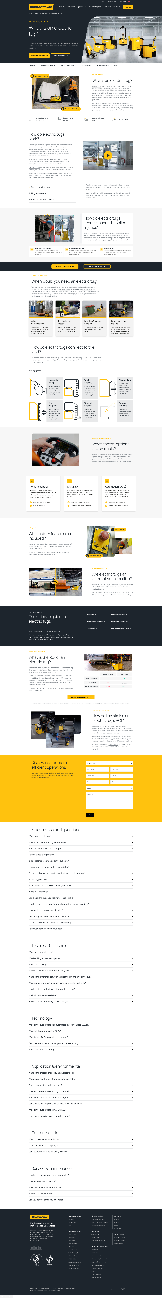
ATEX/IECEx (72, 1259)
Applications (81, 7)
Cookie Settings (6, 1296)
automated (124, 731)
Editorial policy (128, 1289)
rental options (113, 744)
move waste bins (91, 327)
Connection (32, 173)
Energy (93, 1271)
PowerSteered (73, 1250)
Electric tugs (96, 86)
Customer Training (119, 1240)
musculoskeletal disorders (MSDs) (109, 108)
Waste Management (97, 1268)
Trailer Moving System (75, 1253)
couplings (79, 358)
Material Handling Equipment (100, 1222)
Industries (71, 7)
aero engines (122, 329)
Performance (72, 1222)
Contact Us (117, 1228)
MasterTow (72, 1240)
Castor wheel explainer (118, 621)
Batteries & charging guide (95, 621)
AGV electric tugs (34, 167)
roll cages (60, 329)
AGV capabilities (87, 289)
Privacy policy (119, 1289)
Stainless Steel (73, 1256)
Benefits (33, 65)
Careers (116, 1222)
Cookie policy (111, 1289)
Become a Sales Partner (120, 1)
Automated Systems (75, 1262)
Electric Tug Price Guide (98, 1240)
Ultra (70, 1225)
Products (62, 7)
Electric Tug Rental (74, 1265)
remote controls (65, 289)
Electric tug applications (68, 65)
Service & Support (95, 7)
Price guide (90, 614)
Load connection (86, 65)
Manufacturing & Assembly (99, 1259)
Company (116, 7)
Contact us (128, 7)
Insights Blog (95, 1237)
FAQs (115, 65)
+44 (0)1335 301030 (107, 1)
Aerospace (94, 1250)
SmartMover (72, 1234)
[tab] (52, 187)
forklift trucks (111, 587)
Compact (71, 1219)
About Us (117, 1219)
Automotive (94, 1253)
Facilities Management (98, 1265)
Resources (107, 7)
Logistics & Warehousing (98, 1262)
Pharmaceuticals (96, 1256)
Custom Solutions (74, 1268)
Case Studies (95, 1234)
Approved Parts (118, 1244)
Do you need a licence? (118, 614)
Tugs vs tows (91, 629)
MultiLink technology (106, 739)
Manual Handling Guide (98, 1225)
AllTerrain (71, 1247)
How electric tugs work (48, 65)
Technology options (103, 65)
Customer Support (119, 1237)
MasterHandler (73, 1244)
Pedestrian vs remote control (120, 629)
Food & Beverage (96, 1274)
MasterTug (72, 1237)
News (116, 1225)
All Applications (96, 1277)
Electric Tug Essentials (98, 1219)
